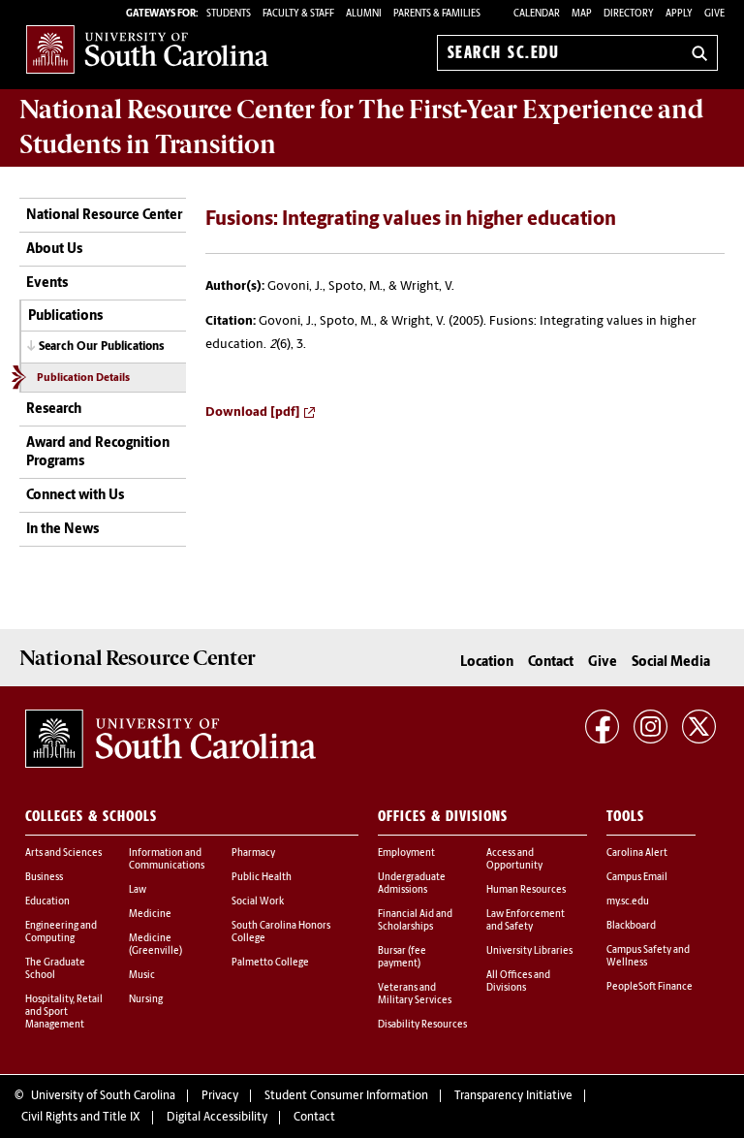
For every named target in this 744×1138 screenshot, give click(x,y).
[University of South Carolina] (170, 738)
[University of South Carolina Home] (147, 49)
